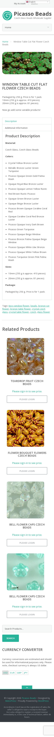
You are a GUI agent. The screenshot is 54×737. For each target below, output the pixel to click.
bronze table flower (20, 308)
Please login (27, 399)
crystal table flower (19, 311)
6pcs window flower (19, 305)
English (32, 2)
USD (5, 672)
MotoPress (10, 700)
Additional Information (16, 127)
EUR (12, 672)
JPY (25, 672)
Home (5, 41)
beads (34, 305)
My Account (20, 3)
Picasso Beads (29, 698)
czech (33, 311)
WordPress (43, 700)
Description (11, 121)
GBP (19, 672)
